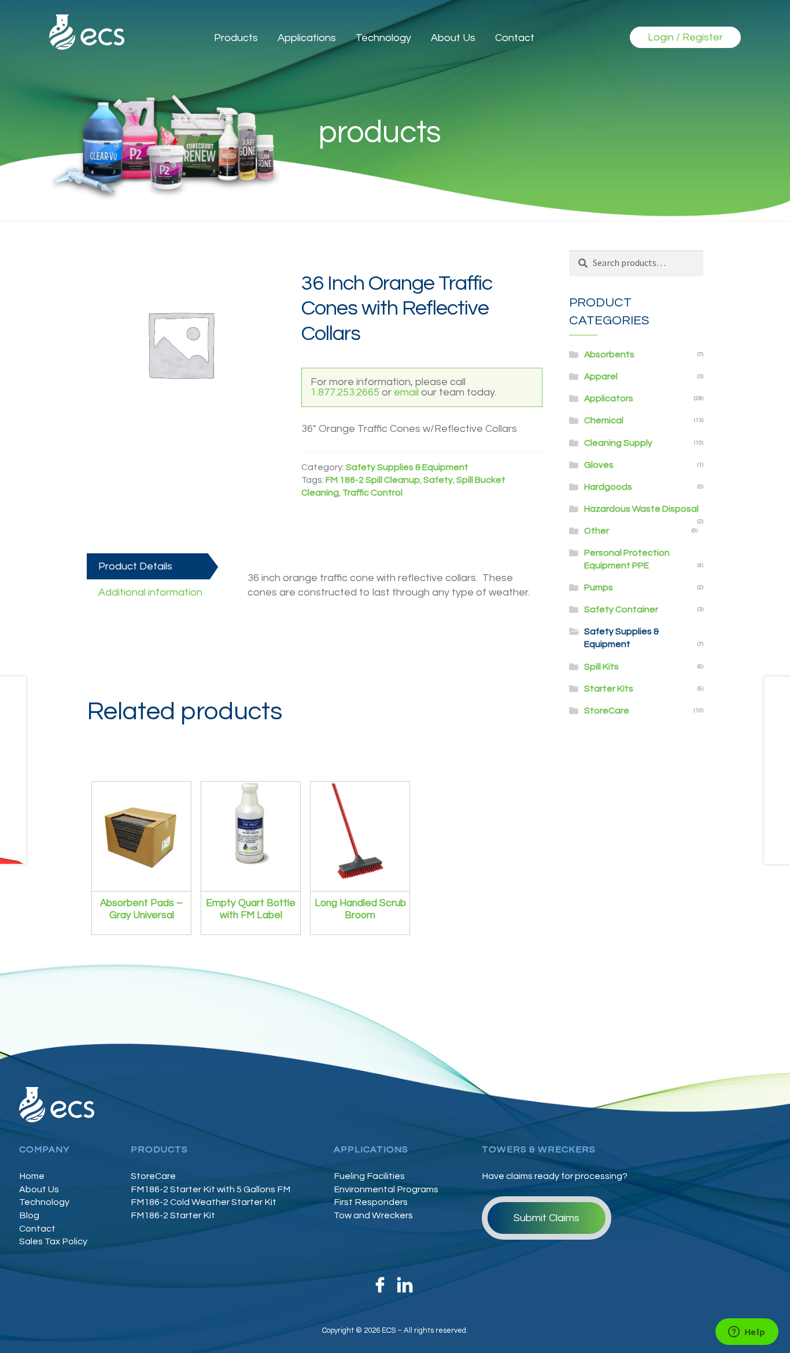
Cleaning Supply (618, 443)
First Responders (371, 1202)
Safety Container (621, 609)
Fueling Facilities (369, 1176)
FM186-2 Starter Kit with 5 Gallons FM (210, 1189)
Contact (514, 37)
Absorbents (609, 354)
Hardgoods (608, 486)
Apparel (601, 376)
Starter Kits (608, 688)
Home (32, 1176)
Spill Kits (601, 666)
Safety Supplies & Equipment (407, 467)
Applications (307, 37)
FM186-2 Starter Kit (173, 1215)
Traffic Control (372, 492)
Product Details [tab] (135, 566)
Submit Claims (546, 1217)
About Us (453, 37)
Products (236, 37)
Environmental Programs (386, 1189)
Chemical (603, 420)
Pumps (598, 587)
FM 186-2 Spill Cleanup (373, 480)
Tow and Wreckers (373, 1215)
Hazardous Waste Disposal (641, 508)
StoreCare (606, 710)
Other (596, 530)
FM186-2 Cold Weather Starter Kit (203, 1202)
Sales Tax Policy (53, 1241)
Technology (383, 37)
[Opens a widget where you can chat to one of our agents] (746, 1332)
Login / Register (685, 37)
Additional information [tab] (150, 592)
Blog (29, 1215)
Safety (438, 480)
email (406, 392)
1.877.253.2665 (345, 392)
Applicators (608, 398)
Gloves (599, 465)
